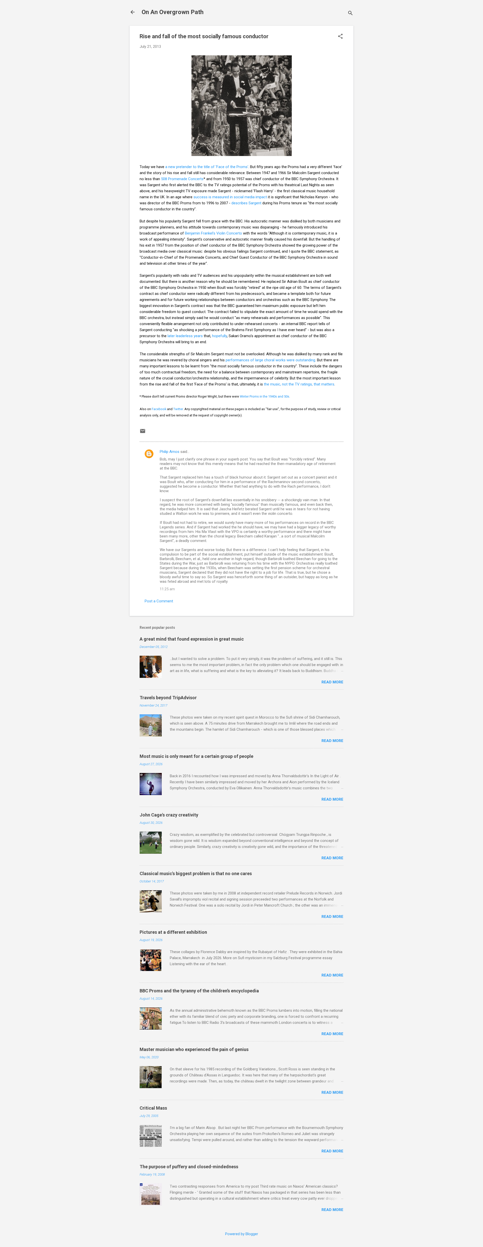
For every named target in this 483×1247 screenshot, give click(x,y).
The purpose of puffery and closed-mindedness (189, 1166)
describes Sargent (246, 203)
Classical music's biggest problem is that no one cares (196, 873)
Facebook (159, 409)
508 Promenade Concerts (182, 179)
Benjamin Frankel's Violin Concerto (213, 233)
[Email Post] (143, 433)
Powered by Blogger (241, 1234)
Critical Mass (153, 1108)
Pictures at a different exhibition (173, 932)
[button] (340, 36)
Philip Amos (169, 451)
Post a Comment (159, 601)
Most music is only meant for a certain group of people (196, 756)
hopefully (219, 336)
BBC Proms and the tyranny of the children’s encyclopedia (199, 990)
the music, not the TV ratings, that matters (299, 384)
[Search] (350, 13)
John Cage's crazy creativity (169, 814)
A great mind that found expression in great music (192, 639)
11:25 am (167, 589)
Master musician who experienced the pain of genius (194, 1049)
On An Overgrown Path (173, 12)
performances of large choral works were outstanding (270, 360)
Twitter (178, 409)
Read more (332, 682)
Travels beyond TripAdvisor (168, 697)
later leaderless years (185, 336)
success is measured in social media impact (230, 197)
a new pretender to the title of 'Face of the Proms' (206, 167)
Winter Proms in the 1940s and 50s (264, 396)
